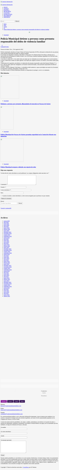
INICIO (6, 7)
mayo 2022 (6, 292)
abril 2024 (6, 260)
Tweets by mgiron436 (6, 208)
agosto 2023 (7, 271)
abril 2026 (6, 226)
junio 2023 (6, 274)
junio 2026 (6, 223)
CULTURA (7, 13)
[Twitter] (5, 206)
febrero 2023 (7, 279)
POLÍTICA (6, 10)
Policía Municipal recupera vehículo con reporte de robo (18, 167)
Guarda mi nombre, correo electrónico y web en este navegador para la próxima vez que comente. (26, 195)
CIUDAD (6, 8)
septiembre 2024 (8, 253)
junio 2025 (6, 240)
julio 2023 (6, 272)
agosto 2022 (7, 287)
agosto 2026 (7, 221)
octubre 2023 (7, 268)
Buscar (2, 201)
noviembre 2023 (8, 267)
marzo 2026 (6, 228)
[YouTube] (9, 206)
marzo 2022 (6, 294)
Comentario (4, 184)
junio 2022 (6, 290)
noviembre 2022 (8, 283)
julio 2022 (6, 289)
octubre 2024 (7, 251)
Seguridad (6, 35)
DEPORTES (7, 17)
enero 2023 (6, 281)
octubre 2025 (7, 235)
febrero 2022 (7, 296)
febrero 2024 (7, 262)
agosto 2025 (7, 237)
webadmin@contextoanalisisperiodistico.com (12, 414)
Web (2, 193)
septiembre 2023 (8, 269)
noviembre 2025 (8, 233)
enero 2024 (6, 264)
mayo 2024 (6, 258)
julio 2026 (6, 222)
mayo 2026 (6, 225)
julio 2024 (6, 255)
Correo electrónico (6, 190)
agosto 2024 (7, 254)
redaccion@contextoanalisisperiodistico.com (11, 410)
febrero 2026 (7, 229)
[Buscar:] (8, 21)
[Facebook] (2, 206)
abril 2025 (6, 243)
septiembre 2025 (8, 236)
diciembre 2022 (7, 282)
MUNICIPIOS (7, 11)
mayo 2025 (6, 242)
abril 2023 (6, 276)
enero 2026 (6, 230)
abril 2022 (6, 293)
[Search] (1, 19)
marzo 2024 (6, 261)
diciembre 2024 (7, 249)
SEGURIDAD (7, 15)
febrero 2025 (7, 246)
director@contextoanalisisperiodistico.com (11, 406)
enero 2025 (6, 247)
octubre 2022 (7, 285)
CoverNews (26, 467)
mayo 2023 (6, 275)
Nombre (3, 187)
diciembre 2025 (7, 232)
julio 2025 (6, 239)
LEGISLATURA (8, 14)
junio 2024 (6, 257)
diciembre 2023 (7, 265)
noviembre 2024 (8, 250)
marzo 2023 (6, 278)
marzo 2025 (6, 244)
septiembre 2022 (8, 286)
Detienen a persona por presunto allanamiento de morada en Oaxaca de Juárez (25, 104)
